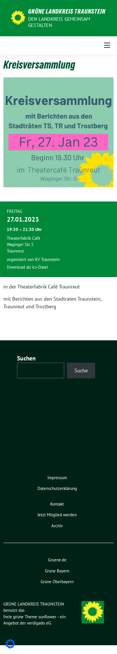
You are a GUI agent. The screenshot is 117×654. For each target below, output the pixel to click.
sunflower (47, 616)
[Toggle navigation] (107, 45)
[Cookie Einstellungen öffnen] (10, 643)
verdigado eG (39, 623)
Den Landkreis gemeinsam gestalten (59, 22)
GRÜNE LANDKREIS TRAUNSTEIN (66, 11)
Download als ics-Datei (27, 267)
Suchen (26, 358)
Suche (81, 370)
